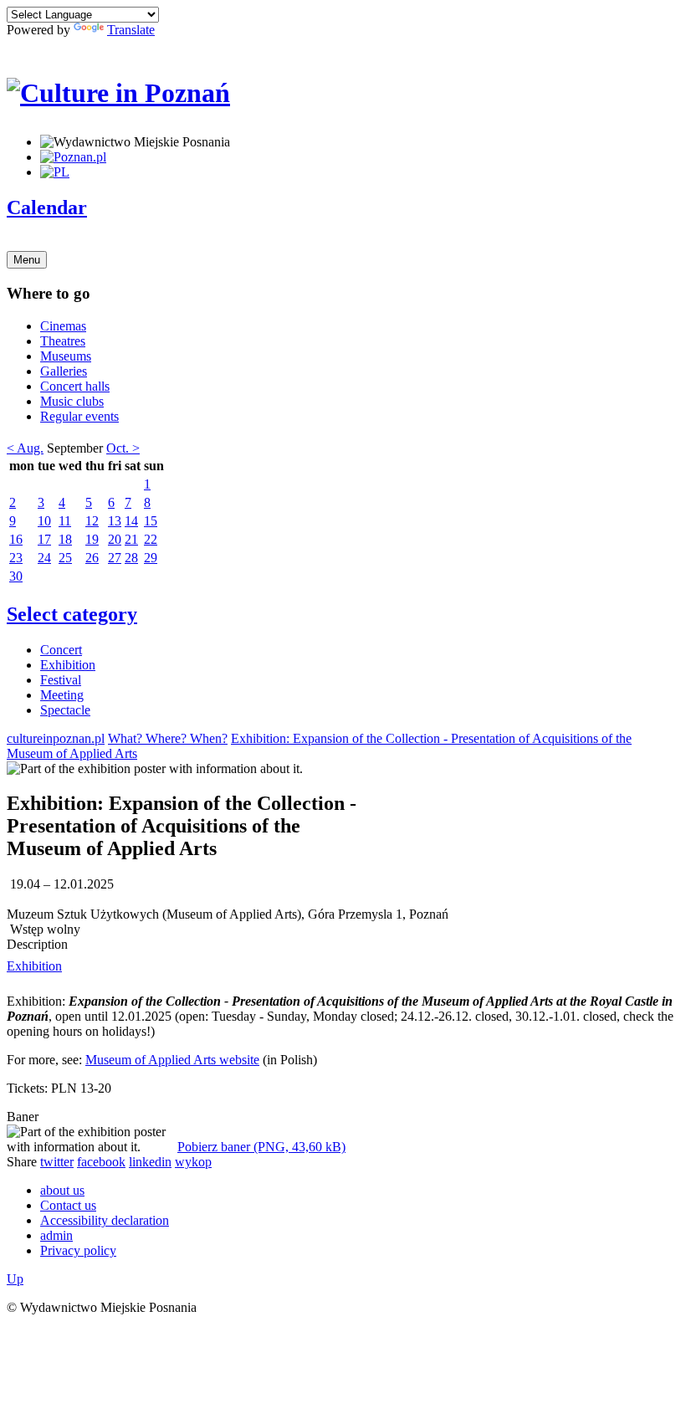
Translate (131, 30)
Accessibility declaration (104, 1220)
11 (65, 521)
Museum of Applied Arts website (172, 1060)
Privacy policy (78, 1250)
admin (56, 1235)
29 (150, 558)
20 (114, 539)
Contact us (68, 1205)
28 (131, 558)
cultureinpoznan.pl (56, 738)
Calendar (47, 207)
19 (92, 539)
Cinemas (63, 326)
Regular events (79, 416)
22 (150, 539)
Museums (65, 356)
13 (114, 521)
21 (131, 539)
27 (114, 558)
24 (44, 558)
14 (131, 521)
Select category (72, 614)
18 (65, 539)
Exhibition (67, 665)
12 (92, 521)
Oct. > (123, 448)
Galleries (63, 371)
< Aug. (25, 448)
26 (92, 558)
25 (65, 558)
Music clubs (72, 401)
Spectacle (65, 710)
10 (44, 521)
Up (15, 1279)
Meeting (62, 695)
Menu (26, 260)
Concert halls (75, 386)
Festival (60, 680)
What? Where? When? (168, 738)
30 (16, 576)
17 (44, 539)
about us (62, 1190)
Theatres (62, 341)
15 (150, 521)
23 (16, 558)
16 (16, 539)
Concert (61, 650)
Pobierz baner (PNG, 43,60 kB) (261, 1147)
